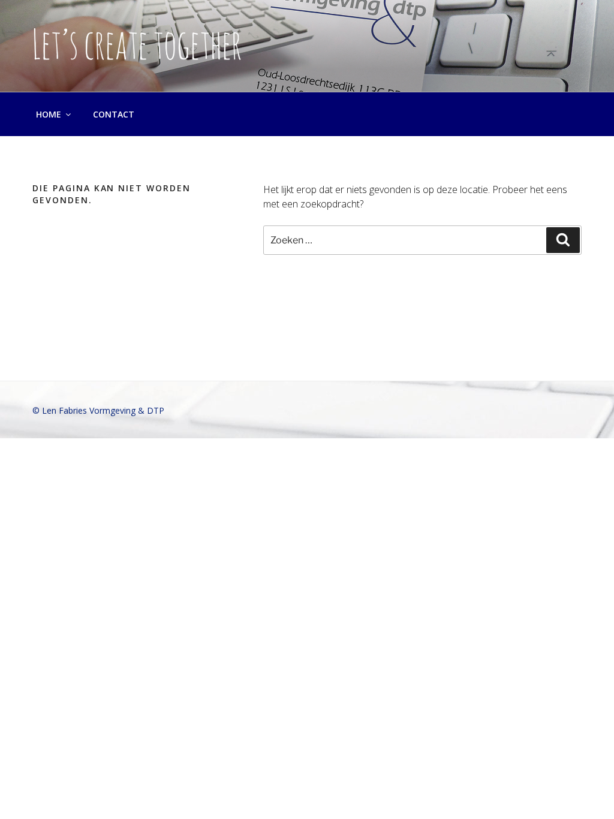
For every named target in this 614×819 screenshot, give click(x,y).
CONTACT (113, 114)
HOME (48, 114)
